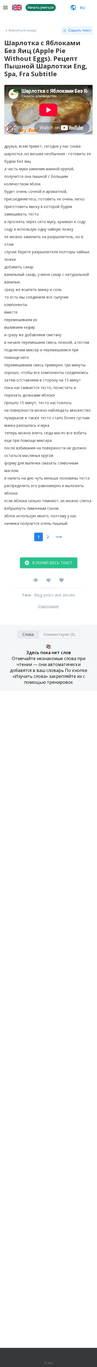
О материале (48, 606)
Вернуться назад (22, 30)
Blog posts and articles (54, 595)
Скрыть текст (79, 30)
